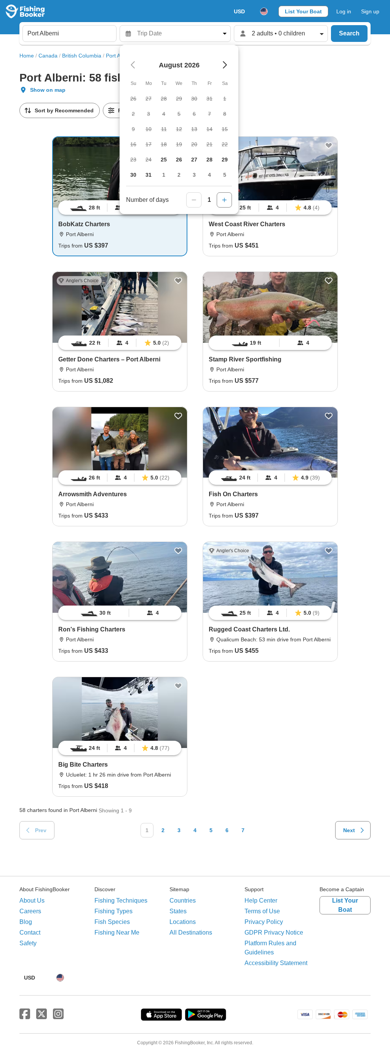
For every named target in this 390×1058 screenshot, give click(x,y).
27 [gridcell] (194, 160)
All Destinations (190, 932)
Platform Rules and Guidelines (270, 948)
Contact (29, 932)
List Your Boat (303, 11)
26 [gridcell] (179, 160)
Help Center (261, 900)
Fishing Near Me (116, 932)
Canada (48, 56)
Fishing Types (113, 911)
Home (26, 56)
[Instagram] (58, 1014)
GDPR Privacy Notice (274, 932)
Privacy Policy (264, 922)
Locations (182, 922)
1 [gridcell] (163, 175)
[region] (270, 207)
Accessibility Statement (276, 963)
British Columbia (81, 56)
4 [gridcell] (209, 175)
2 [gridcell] (179, 175)
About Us (32, 900)
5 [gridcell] (224, 175)
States (178, 911)
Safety (28, 943)
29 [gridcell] (225, 160)
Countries (182, 900)
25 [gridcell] (164, 160)
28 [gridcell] (209, 160)
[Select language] (264, 11)
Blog (25, 922)
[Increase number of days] (224, 200)
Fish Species (112, 922)
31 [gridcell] (148, 175)
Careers (30, 911)
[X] (41, 1014)
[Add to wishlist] (329, 145)
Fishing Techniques (120, 900)
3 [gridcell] (194, 175)
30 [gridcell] (133, 175)
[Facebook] (24, 1014)
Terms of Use (262, 911)
